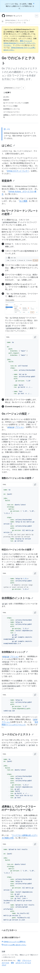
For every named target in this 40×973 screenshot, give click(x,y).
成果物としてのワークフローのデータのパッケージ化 (19, 808)
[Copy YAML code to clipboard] (35, 337)
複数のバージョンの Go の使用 (16, 478)
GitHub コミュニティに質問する (14, 941)
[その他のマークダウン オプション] (23, 88)
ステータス (5, 963)
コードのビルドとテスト (13, 22)
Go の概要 (23, 201)
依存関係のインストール (16, 598)
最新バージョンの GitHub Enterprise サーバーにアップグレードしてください (20, 43)
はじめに (7, 145)
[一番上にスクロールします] (35, 968)
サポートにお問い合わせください (15, 945)
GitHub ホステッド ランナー (18, 171)
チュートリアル (23, 20)
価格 (12, 963)
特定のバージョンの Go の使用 (16, 549)
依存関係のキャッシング (13, 652)
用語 (18, 960)
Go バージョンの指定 (14, 413)
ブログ (4, 965)
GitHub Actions (10, 20)
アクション (15, 427)
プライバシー (26, 960)
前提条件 (7, 180)
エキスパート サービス (23, 963)
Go (25, 22)
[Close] (34, 3)
